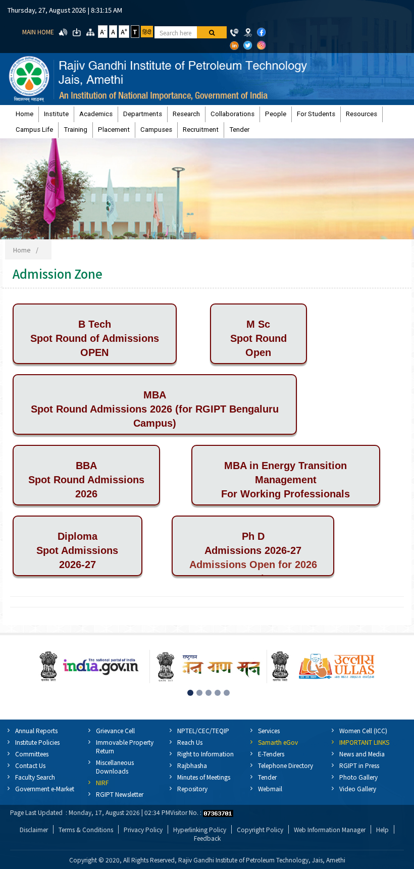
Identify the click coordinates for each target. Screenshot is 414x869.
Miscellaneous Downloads (115, 766)
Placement (114, 129)
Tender (239, 129)
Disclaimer (34, 829)
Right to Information (205, 753)
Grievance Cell (115, 730)
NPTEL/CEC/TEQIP (203, 730)
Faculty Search (35, 777)
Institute (56, 114)
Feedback (207, 838)
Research (186, 114)
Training (75, 129)
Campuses (156, 129)
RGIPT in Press (359, 765)
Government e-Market (44, 788)
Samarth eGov (278, 742)
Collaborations (232, 114)
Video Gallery (357, 788)
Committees (31, 753)
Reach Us (189, 742)
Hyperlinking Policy (199, 829)
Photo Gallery (358, 777)
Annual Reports (36, 730)
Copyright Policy (260, 829)
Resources (361, 114)
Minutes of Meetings (203, 777)
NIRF (102, 782)
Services (269, 730)
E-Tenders (271, 753)
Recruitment (201, 129)
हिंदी (146, 31)
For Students (316, 114)
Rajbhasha (192, 765)
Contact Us (30, 765)
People (275, 114)
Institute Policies (37, 742)
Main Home (38, 31)
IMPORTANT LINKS (364, 742)
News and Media (362, 753)
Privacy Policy (143, 829)
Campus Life (34, 129)
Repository (192, 788)
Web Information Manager (330, 829)
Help (382, 829)
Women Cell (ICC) (363, 730)
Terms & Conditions (86, 829)
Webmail (270, 788)
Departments (142, 114)
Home (24, 114)
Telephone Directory (285, 765)
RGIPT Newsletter (119, 794)
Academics (96, 114)
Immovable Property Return (124, 746)
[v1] (212, 32)
